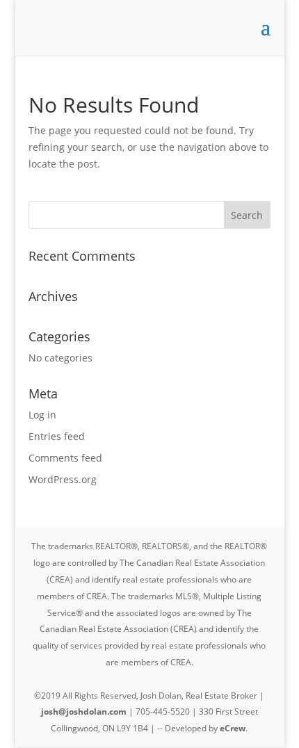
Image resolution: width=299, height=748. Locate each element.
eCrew (232, 728)
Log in (42, 414)
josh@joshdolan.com (84, 711)
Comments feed (65, 457)
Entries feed (57, 436)
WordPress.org (63, 479)
